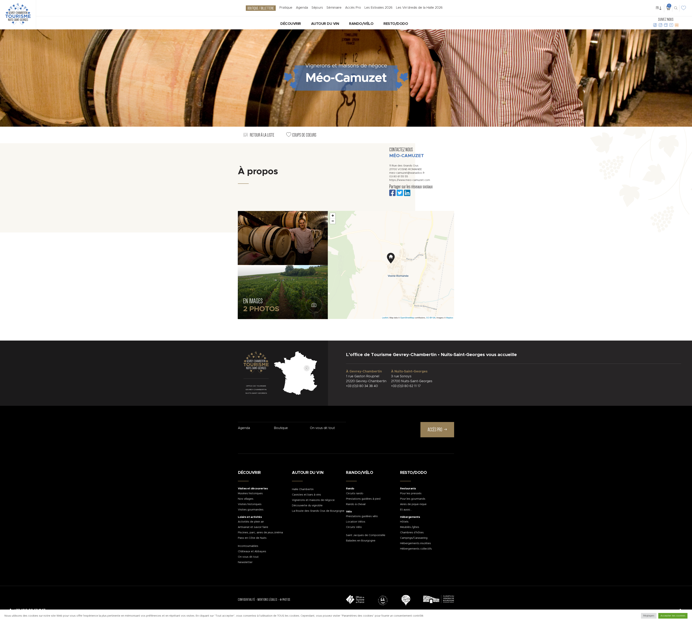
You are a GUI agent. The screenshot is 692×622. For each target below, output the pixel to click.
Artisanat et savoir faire (253, 527)
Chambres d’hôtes (412, 532)
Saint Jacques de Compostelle (365, 535)
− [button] (333, 221)
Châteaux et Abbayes (252, 551)
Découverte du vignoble (307, 505)
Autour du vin (325, 24)
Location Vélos (355, 521)
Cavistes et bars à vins (306, 494)
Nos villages (245, 498)
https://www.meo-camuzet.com (409, 180)
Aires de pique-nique (413, 504)
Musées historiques (250, 493)
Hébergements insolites (415, 543)
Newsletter (245, 562)
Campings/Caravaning (413, 538)
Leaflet (385, 317)
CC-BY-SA (430, 317)
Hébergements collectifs (416, 548)
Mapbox (449, 317)
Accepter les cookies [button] (672, 616)
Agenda (244, 428)
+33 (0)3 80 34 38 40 (362, 386)
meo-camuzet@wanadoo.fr (407, 173)
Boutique (281, 428)
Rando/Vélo (361, 24)
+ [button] (333, 215)
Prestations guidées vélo (362, 516)
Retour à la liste (262, 134)
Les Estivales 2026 (378, 7)
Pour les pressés (411, 493)
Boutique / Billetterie (261, 8)
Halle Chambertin (303, 489)
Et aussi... (406, 509)
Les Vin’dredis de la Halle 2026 (419, 7)
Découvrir (290, 24)
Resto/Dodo (395, 24)
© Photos (285, 599)
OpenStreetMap (407, 317)
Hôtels (404, 521)
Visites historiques (249, 504)
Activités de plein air (251, 521)
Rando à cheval (355, 504)
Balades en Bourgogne (360, 540)
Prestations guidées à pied (363, 498)
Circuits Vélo (354, 527)
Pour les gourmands (412, 498)
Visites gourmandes (250, 509)
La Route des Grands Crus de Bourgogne (318, 511)
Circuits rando (354, 493)
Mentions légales (267, 599)
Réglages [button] (648, 616)
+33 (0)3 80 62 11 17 (406, 386)
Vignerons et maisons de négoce (313, 500)
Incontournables (248, 546)
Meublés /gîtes (409, 527)
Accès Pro (353, 7)
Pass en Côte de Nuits (252, 538)
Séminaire (334, 7)
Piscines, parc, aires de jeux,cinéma (260, 532)
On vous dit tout (322, 428)
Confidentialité (246, 599)
